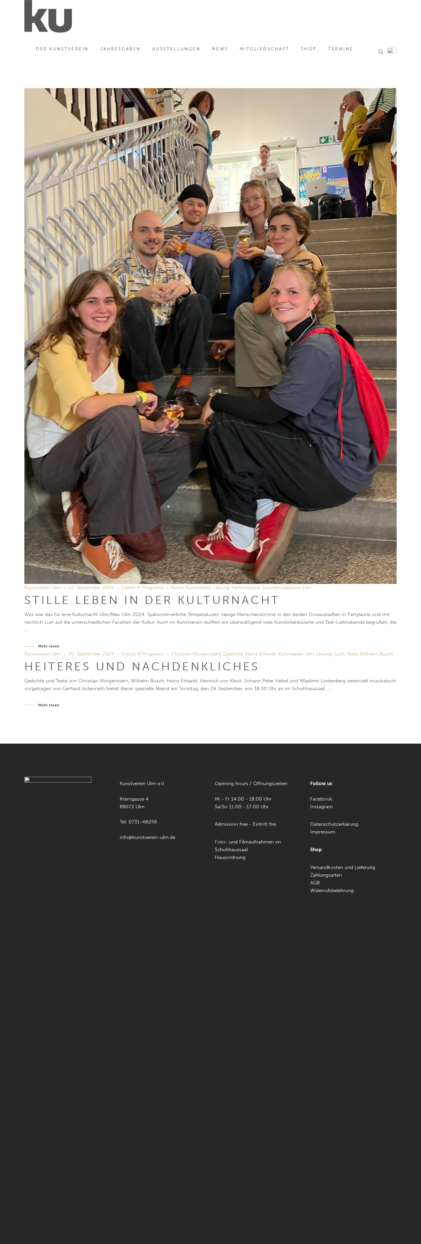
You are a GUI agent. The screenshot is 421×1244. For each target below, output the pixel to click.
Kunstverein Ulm (42, 587)
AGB (315, 883)
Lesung (221, 587)
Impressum (322, 832)
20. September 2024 (91, 654)
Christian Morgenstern (196, 654)
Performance (245, 587)
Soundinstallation (281, 587)
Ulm (307, 587)
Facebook (321, 799)
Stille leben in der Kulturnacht (152, 600)
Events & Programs (142, 587)
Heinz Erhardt (260, 654)
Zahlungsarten (326, 875)
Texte (352, 654)
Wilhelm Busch (376, 654)
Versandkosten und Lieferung (342, 867)
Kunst (177, 587)
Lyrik (339, 654)
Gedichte (233, 654)
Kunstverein (198, 587)
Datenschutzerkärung (334, 824)
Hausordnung (230, 857)
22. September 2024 (91, 587)
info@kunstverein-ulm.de (147, 837)
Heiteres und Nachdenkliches (142, 666)
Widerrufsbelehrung (332, 890)
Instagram (321, 806)
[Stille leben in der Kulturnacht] (210, 336)
